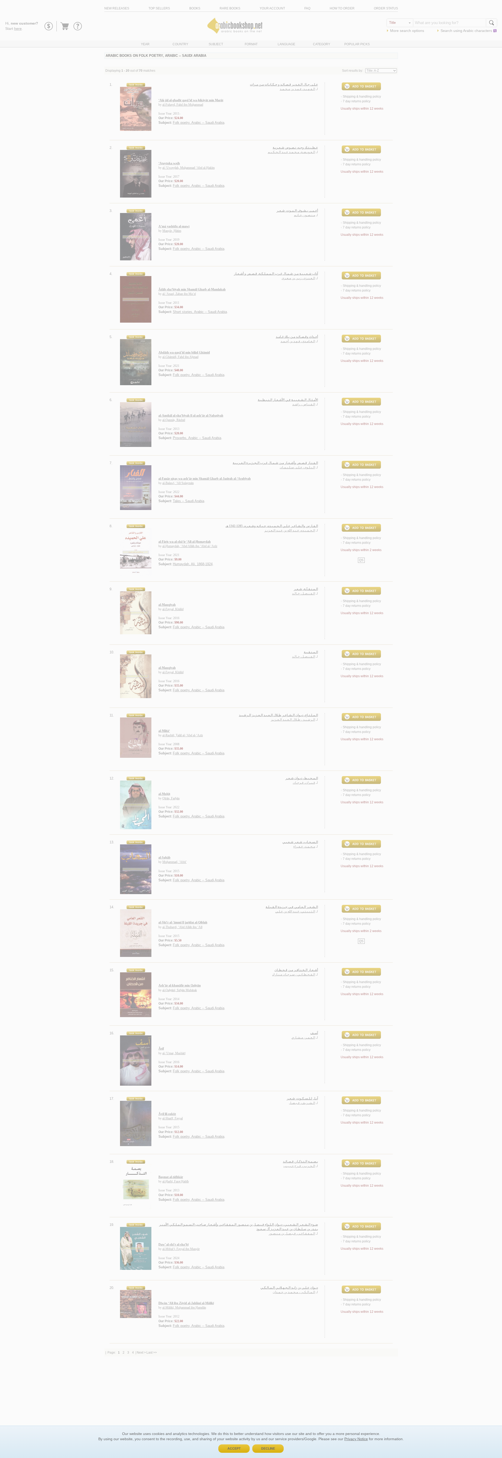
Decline (268, 1448)
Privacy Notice (356, 1439)
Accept (234, 1448)
